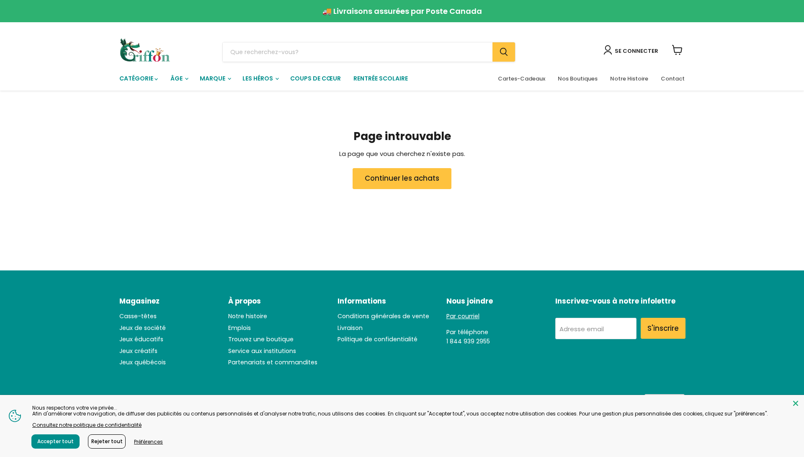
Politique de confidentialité (377, 339)
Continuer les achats (402, 178)
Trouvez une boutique (261, 339)
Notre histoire (247, 316)
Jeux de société (142, 328)
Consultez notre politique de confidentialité (87, 424)
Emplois (239, 328)
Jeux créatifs (138, 351)
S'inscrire (663, 328)
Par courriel (462, 316)
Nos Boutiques (578, 79)
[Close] (795, 403)
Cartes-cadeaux (521, 79)
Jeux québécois (142, 362)
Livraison (350, 328)
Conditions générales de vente (383, 316)
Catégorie (137, 78)
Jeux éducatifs (141, 339)
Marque (213, 78)
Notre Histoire (629, 79)
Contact (673, 79)
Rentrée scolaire (380, 78)
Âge (177, 78)
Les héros (258, 78)
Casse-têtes (138, 316)
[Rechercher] (503, 52)
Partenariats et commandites (272, 362)
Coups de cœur (315, 78)
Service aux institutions (262, 351)
